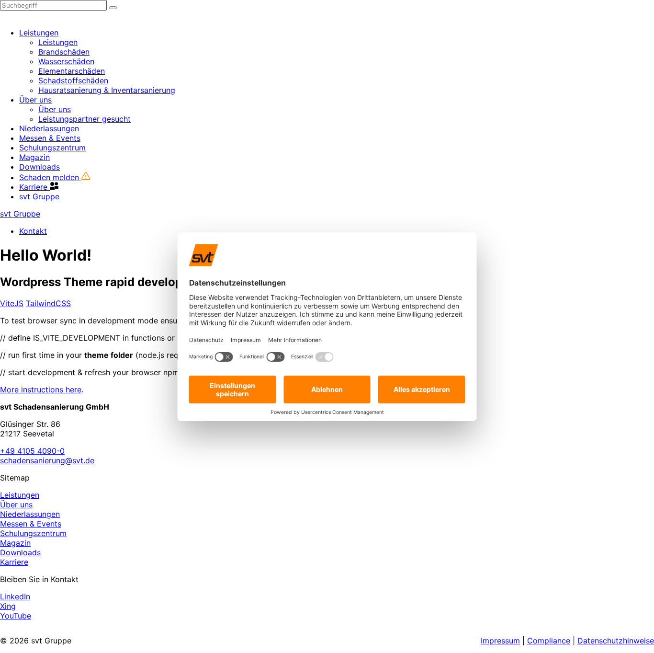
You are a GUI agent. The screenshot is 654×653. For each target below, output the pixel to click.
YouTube (15, 615)
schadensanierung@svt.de (47, 460)
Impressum (500, 640)
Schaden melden (50, 177)
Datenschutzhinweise (615, 640)
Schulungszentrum (52, 147)
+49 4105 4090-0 (32, 451)
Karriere (34, 187)
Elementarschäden (71, 71)
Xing (8, 606)
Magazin (34, 157)
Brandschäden (64, 52)
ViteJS (11, 303)
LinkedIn (15, 596)
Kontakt (33, 231)
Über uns (35, 99)
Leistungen (38, 32)
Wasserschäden (66, 61)
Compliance (548, 640)
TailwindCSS (48, 303)
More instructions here (40, 389)
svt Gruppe (39, 196)
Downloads (39, 167)
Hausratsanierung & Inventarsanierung (106, 90)
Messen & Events (49, 138)
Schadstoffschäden (73, 80)
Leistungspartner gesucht (84, 119)
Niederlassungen (49, 128)
